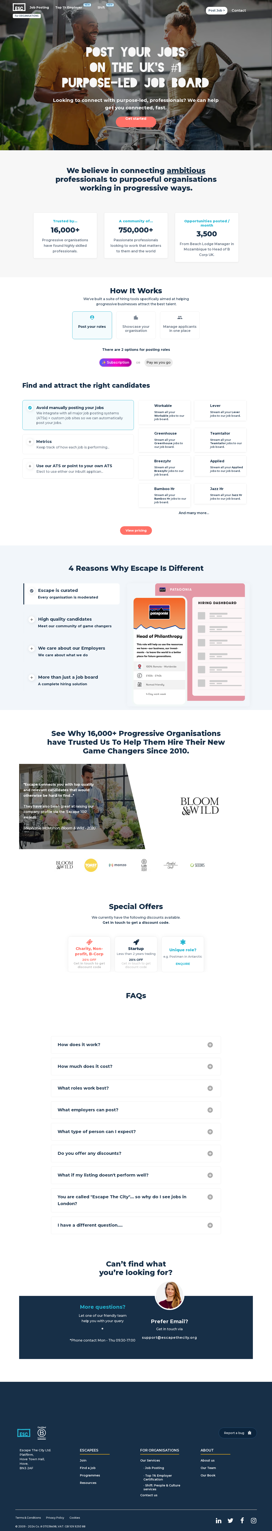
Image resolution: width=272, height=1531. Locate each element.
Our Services (150, 1460)
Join (83, 1460)
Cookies (74, 1517)
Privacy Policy (55, 1517)
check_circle (30, 408)
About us (208, 1460)
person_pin (92, 317)
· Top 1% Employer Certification (158, 1477)
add (30, 442)
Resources (88, 1483)
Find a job (88, 1468)
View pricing (136, 530)
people (180, 317)
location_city (136, 317)
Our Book (208, 1475)
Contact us (148, 1495)
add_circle (210, 1045)
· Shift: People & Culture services (162, 1487)
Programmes (90, 1475)
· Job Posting (153, 1468)
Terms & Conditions (28, 1517)
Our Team (208, 1468)
